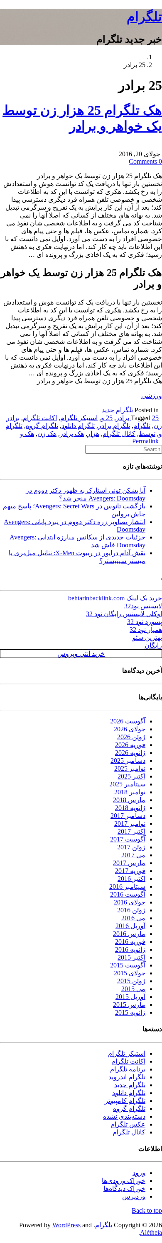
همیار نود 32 (146, 629)
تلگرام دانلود (78, 425)
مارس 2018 (129, 799)
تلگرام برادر (114, 425)
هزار (93, 433)
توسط (147, 433)
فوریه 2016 (130, 941)
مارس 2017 (129, 862)
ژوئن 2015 (131, 980)
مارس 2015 (129, 1004)
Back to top (147, 1210)
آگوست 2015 (127, 965)
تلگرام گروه (42, 425)
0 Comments (145, 161)
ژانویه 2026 (130, 752)
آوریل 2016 (130, 925)
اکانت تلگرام (40, 417)
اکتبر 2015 (131, 957)
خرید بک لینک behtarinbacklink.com (115, 598)
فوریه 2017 (130, 870)
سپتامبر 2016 (127, 886)
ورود (139, 1172)
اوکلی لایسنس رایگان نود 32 (124, 613)
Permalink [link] (145, 441)
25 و (107, 417)
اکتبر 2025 (131, 776)
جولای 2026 (129, 729)
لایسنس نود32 (143, 605)
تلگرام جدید (117, 410)
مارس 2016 (129, 933)
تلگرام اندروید (126, 1077)
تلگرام (144, 16)
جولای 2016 (129, 902)
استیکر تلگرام (79, 417)
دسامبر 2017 (127, 815)
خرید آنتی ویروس (81, 653)
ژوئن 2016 (131, 910)
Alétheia (151, 1232)
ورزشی (151, 395)
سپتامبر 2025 (127, 784)
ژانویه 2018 (130, 807)
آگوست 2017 (127, 839)
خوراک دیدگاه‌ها (124, 1188)
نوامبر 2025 (129, 768)
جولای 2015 (129, 973)
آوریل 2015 (130, 996)
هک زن (46, 433)
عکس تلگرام (127, 1124)
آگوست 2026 (127, 721)
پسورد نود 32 (144, 621)
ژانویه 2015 (130, 1012)
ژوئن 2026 (131, 736)
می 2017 (133, 854)
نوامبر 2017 (129, 823)
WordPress (66, 1224)
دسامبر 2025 (127, 760)
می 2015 (133, 988)
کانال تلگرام (119, 433)
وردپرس (133, 1196)
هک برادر (72, 433)
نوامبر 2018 (129, 792)
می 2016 (133, 917)
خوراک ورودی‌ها (123, 1180)
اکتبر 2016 (131, 878)
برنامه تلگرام (127, 1069)
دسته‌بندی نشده (124, 1116)
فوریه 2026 (130, 744)
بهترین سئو (147, 637)
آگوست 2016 (127, 894)
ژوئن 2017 (131, 847)
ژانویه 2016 (130, 949)
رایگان (153, 645)
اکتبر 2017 (131, 831)
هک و (27, 433)
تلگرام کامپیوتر (125, 1100)
